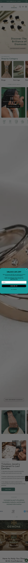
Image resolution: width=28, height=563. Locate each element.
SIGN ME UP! (14, 285)
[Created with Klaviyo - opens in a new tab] (14, 294)
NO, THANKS (14, 289)
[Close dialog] (26, 269)
